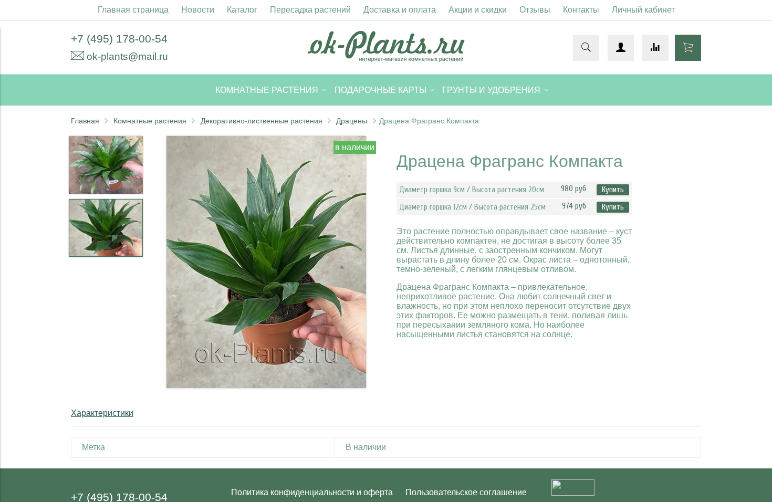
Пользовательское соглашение (466, 492)
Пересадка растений (310, 9)
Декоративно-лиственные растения (261, 121)
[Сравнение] (655, 48)
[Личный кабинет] (621, 48)
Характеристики (102, 413)
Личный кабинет (643, 9)
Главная (85, 121)
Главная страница (133, 9)
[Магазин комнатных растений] (386, 59)
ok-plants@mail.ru (127, 56)
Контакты (581, 9)
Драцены (351, 121)
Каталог (242, 9)
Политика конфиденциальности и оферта (312, 492)
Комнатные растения (149, 121)
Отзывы (534, 9)
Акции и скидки (477, 9)
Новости (197, 9)
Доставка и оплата (399, 9)
